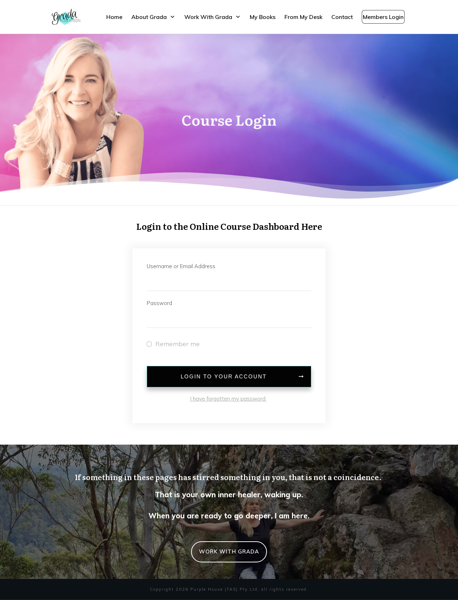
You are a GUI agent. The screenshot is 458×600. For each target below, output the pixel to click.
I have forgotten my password (228, 398)
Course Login (229, 119)
